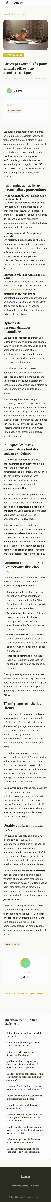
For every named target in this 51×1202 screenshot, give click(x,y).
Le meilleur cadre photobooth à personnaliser (21, 1106)
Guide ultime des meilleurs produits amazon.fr (24, 1035)
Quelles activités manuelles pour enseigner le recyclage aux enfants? (23, 1150)
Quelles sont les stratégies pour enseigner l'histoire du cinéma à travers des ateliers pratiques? (22, 1064)
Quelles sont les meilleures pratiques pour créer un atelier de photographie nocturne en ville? (25, 1129)
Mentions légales (20, 1185)
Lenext (17, 3)
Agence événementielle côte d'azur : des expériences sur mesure (24, 1097)
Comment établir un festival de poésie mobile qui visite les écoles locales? (25, 1088)
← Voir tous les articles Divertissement (23, 993)
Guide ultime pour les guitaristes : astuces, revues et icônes (23, 1044)
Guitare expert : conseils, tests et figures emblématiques (22, 1053)
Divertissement (18, 14)
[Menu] (45, 3)
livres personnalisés (14, 289)
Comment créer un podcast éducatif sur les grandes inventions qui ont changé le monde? (24, 1117)
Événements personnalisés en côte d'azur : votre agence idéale (23, 1141)
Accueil (6, 14)
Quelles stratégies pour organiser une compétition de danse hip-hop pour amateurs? (25, 1076)
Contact (35, 1185)
